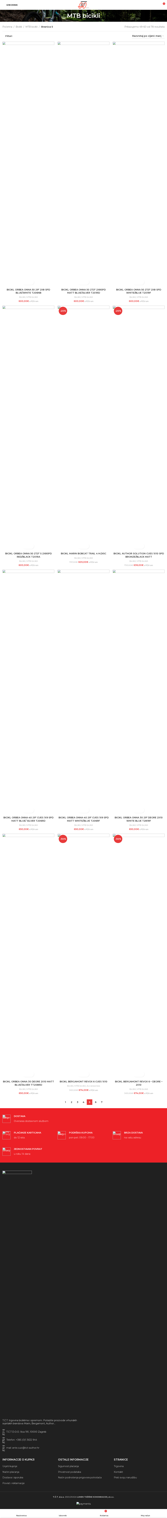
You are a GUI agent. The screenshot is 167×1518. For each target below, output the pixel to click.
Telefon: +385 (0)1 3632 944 (21, 1439)
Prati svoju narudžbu (125, 1477)
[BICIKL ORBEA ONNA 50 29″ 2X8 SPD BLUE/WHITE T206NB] (28, 164)
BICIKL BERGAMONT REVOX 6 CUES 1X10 (83, 1081)
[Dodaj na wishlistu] (31, 282)
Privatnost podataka (69, 1471)
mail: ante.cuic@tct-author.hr (22, 1447)
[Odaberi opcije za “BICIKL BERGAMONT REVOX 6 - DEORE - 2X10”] (136, 1074)
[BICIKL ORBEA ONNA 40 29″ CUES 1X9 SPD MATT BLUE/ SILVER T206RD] (28, 692)
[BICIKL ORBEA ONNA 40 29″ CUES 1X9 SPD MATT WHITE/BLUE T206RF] (83, 692)
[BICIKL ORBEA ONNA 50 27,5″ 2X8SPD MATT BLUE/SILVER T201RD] (83, 164)
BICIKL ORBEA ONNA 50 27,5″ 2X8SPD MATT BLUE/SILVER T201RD (83, 291)
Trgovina (119, 1466)
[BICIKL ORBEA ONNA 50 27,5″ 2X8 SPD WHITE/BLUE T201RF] (139, 164)
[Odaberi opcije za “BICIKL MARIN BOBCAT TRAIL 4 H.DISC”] (81, 546)
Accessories (93, 1085)
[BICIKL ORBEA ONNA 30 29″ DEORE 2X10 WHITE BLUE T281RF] (139, 692)
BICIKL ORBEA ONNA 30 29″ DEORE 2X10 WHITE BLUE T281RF (139, 819)
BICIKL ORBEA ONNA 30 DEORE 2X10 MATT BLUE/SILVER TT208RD (28, 1083)
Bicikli (19, 26)
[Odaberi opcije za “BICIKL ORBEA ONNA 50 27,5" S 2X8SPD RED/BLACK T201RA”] (25, 546)
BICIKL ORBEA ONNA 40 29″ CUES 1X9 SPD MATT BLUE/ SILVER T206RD (28, 819)
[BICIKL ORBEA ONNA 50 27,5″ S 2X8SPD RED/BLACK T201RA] (28, 428)
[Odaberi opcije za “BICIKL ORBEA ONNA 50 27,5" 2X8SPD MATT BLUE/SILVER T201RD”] (81, 282)
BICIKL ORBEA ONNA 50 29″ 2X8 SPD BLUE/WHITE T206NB (28, 291)
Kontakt (118, 1471)
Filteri (8, 36)
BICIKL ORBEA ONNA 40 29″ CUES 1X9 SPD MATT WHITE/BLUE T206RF (84, 819)
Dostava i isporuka (12, 1477)
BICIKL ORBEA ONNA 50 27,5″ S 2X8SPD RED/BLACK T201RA (28, 555)
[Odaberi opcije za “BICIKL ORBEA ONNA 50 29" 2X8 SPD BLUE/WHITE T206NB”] (25, 282)
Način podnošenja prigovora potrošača (80, 1477)
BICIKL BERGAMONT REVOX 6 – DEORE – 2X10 (138, 1083)
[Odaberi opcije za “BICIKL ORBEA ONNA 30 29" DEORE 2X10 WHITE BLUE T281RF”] (136, 810)
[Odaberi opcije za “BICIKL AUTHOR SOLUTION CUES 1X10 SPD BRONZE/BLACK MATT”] (136, 546)
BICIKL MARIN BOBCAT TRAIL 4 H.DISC (83, 553)
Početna (7, 26)
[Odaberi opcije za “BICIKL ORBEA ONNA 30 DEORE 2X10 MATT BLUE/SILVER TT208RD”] (25, 1074)
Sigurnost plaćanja (68, 1466)
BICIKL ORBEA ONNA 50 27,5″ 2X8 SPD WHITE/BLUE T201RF (138, 291)
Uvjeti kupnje (9, 1466)
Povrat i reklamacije (13, 1483)
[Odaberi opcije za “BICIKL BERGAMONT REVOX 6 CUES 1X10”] (81, 1074)
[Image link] (17, 1292)
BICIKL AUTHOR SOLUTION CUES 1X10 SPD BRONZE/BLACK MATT (139, 555)
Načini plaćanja (10, 1471)
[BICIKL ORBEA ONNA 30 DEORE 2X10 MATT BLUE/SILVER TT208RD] (28, 956)
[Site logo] (83, 4)
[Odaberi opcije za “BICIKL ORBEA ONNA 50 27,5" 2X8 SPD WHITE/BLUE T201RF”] (136, 282)
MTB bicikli (31, 26)
